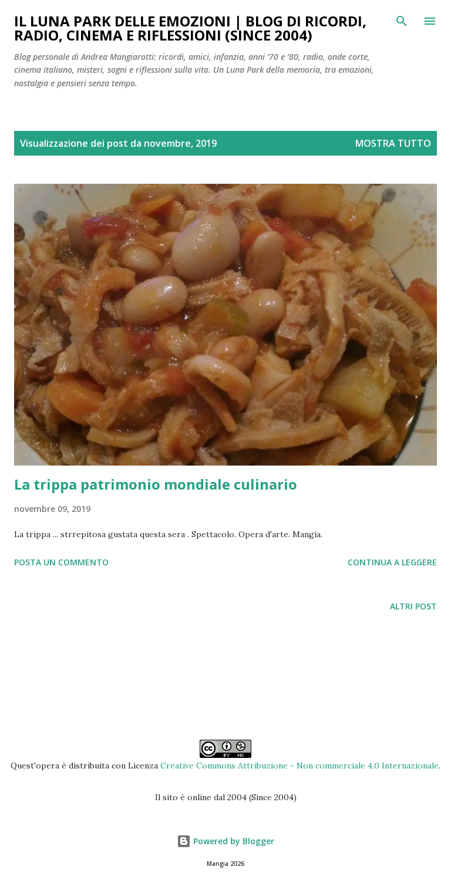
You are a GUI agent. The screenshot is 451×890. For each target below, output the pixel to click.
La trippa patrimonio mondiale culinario (155, 484)
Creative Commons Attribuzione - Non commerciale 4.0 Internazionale (299, 765)
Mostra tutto (393, 143)
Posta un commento (61, 562)
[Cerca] (402, 21)
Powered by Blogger (232, 841)
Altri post (413, 606)
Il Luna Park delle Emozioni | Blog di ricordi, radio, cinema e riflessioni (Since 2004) (190, 28)
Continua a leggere (392, 562)
